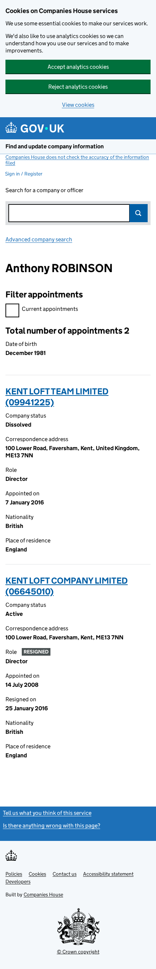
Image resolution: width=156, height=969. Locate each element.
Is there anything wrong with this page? (51, 825)
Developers (17, 881)
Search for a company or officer (44, 190)
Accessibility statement (108, 874)
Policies (13, 874)
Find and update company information (54, 146)
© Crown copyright (78, 951)
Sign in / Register (23, 173)
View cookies (78, 104)
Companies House (43, 894)
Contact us (65, 874)
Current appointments (50, 308)
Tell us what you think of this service (47, 812)
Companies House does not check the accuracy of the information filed (77, 160)
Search (139, 213)
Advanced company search (38, 239)
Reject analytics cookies (78, 86)
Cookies (37, 874)
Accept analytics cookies (78, 66)
